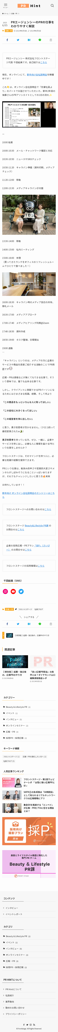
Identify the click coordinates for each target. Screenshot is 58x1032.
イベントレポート (13, 914)
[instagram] (30, 1025)
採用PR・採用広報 (16, 737)
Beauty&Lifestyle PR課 (36, 525)
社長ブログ (38, 609)
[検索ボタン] (52, 5)
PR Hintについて (13, 989)
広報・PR (8, 30)
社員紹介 (9, 995)
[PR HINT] (29, 5)
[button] (7, 40)
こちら (43, 62)
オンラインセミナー (17, 725)
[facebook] (24, 1025)
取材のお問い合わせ (14, 1007)
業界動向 (9, 1001)
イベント (12, 713)
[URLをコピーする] (51, 40)
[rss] (34, 1025)
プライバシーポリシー (16, 1013)
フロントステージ (25, 609)
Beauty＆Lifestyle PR (18, 706)
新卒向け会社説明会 (37, 74)
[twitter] (27, 1025)
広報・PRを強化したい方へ (34, 756)
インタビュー (14, 719)
